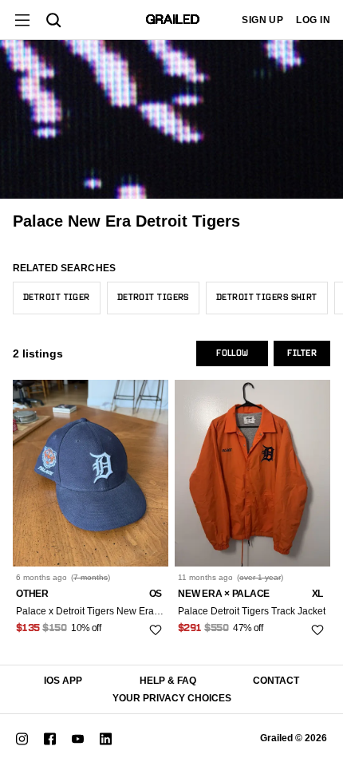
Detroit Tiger (56, 298)
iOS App (63, 680)
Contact (276, 680)
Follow (232, 353)
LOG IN (313, 20)
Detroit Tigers (153, 298)
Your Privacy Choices (171, 698)
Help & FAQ (168, 680)
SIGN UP (262, 20)
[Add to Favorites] (155, 630)
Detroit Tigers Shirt (266, 298)
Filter (302, 353)
